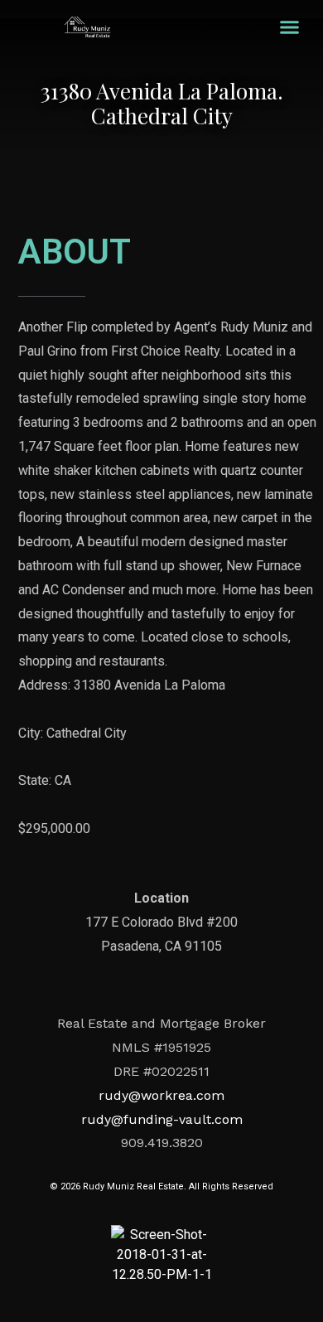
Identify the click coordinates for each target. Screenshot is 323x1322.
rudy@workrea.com (161, 1095)
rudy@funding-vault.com (162, 1119)
